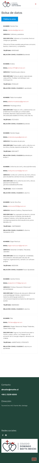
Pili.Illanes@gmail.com (15, 322)
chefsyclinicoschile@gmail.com (17, 171)
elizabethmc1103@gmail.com (17, 283)
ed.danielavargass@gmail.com (17, 137)
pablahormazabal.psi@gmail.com (18, 101)
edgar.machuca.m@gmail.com (17, 245)
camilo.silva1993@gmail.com (17, 206)
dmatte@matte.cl (10, 389)
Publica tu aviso (10, 19)
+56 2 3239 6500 (9, 394)
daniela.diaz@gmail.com (15, 30)
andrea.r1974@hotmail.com (16, 68)
